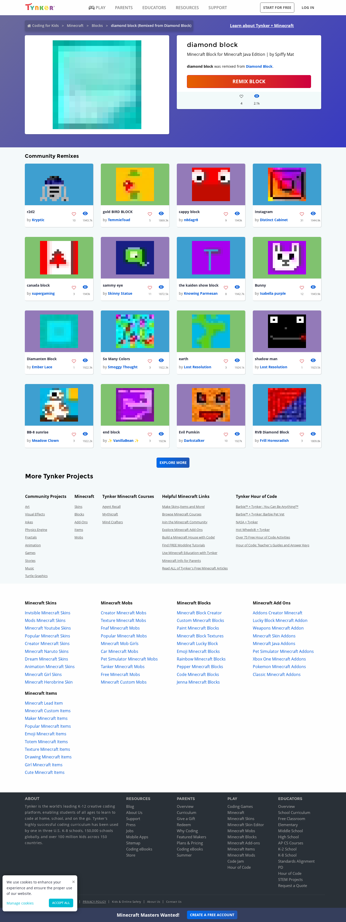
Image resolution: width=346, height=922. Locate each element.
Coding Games (240, 806)
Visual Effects (35, 514)
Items (78, 529)
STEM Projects (290, 879)
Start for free (277, 7)
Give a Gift (186, 818)
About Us (134, 812)
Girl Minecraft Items (44, 765)
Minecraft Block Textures (200, 636)
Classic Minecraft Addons (277, 674)
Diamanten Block (42, 358)
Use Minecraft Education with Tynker (189, 552)
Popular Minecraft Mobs (124, 636)
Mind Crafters (112, 522)
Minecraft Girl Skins (43, 674)
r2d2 (31, 211)
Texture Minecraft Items (47, 749)
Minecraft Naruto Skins (47, 651)
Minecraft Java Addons (274, 643)
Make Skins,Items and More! (183, 506)
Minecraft (75, 25)
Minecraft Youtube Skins (48, 628)
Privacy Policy (94, 901)
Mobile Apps (137, 836)
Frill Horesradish (274, 440)
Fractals (31, 537)
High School (288, 836)
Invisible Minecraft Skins (47, 613)
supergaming (43, 293)
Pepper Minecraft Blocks (200, 666)
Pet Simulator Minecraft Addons (283, 651)
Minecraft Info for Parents (181, 560)
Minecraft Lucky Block (197, 643)
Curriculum (186, 812)
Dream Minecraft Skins (46, 659)
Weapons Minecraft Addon (278, 628)
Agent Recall (111, 506)
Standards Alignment (296, 861)
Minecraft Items (241, 848)
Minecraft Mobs (241, 830)
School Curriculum (294, 812)
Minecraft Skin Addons (274, 636)
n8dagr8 (191, 219)
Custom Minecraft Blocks (200, 620)
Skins (78, 506)
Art (27, 506)
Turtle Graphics (36, 575)
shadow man (266, 358)
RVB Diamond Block (272, 432)
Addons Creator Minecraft (277, 613)
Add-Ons (81, 522)
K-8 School (287, 855)
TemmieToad (119, 219)
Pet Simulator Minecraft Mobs (129, 659)
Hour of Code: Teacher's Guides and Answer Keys (272, 545)
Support (133, 818)
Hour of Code (239, 867)
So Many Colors (116, 358)
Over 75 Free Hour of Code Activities (263, 537)
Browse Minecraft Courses (181, 514)
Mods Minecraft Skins (45, 620)
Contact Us (174, 901)
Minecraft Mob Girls (120, 643)
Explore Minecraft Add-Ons (182, 529)
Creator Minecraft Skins (47, 643)
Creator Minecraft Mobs (123, 613)
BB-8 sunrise (37, 432)
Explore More (173, 462)
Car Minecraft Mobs (119, 651)
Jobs (129, 830)
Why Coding (187, 830)
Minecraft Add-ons (243, 842)
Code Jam (235, 861)
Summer (184, 855)
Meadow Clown (45, 440)
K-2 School (287, 848)
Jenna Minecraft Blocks (198, 682)
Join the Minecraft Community (184, 522)
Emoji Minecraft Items (45, 734)
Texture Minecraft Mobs (123, 620)
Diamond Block (259, 66)
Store (130, 855)
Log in (308, 7)
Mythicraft (110, 514)
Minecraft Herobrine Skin (49, 682)
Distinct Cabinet (274, 219)
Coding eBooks (139, 848)
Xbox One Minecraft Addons (279, 659)
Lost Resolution (197, 366)
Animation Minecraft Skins (50, 666)
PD (280, 867)
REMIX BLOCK (249, 81)
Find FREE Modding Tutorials (183, 545)
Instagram (264, 211)
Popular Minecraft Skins (47, 636)
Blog (130, 806)
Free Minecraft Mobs (120, 674)
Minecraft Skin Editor (245, 824)
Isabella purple (273, 293)
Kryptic (38, 219)
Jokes (29, 522)
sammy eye (113, 285)
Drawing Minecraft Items (48, 757)
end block (111, 432)
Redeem (184, 824)
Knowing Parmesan (201, 293)
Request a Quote (292, 885)
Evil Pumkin (189, 432)
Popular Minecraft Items (48, 726)
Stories (30, 560)
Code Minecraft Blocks (198, 674)
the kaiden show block (199, 285)
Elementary (288, 824)
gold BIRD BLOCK (117, 211)
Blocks (97, 25)
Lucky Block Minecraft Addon (280, 620)
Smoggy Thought (123, 366)
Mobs (78, 537)
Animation (33, 545)
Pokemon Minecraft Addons (279, 666)
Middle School (290, 830)
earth (183, 358)
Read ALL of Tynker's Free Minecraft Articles (195, 568)
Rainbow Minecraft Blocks (201, 659)
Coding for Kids (45, 25)
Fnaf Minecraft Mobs (120, 628)
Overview (185, 806)
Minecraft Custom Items (48, 711)
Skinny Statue (120, 293)
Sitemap (133, 842)
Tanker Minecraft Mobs (123, 666)
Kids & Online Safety (126, 901)
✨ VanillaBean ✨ (123, 440)
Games (30, 552)
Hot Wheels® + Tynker (253, 529)
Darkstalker (194, 440)
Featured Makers (191, 836)
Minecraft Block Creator (199, 613)
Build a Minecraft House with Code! (188, 537)
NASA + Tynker (247, 522)
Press (131, 824)
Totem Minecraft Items (46, 741)
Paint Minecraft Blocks (198, 628)
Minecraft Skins (240, 818)
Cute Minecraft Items (45, 772)
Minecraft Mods (241, 855)
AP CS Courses (290, 842)
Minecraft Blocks (242, 836)
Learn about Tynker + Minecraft (262, 25)
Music (29, 568)
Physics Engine (36, 529)
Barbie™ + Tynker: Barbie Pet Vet (260, 514)
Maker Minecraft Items (46, 718)
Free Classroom (291, 818)
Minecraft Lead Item (44, 703)
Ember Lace (42, 366)
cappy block (189, 211)
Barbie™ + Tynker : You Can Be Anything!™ (267, 506)
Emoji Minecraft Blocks (198, 651)
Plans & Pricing (190, 842)
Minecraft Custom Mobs (124, 682)
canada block (38, 285)
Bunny (260, 285)
